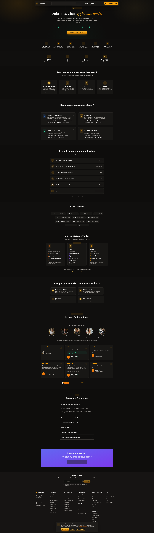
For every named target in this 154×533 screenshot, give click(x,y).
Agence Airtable (67, 508)
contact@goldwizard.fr (41, 502)
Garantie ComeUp (95, 515)
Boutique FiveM (53, 504)
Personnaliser (81, 529)
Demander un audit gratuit (76, 462)
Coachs (93, 498)
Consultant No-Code (68, 510)
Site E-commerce (53, 498)
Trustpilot (96, 340)
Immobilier (94, 504)
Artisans (93, 506)
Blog (93, 519)
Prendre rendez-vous (41, 503)
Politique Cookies (109, 502)
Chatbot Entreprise (82, 509)
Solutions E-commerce (96, 502)
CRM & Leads (66, 494)
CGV (107, 500)
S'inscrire (87, 481)
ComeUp (92, 340)
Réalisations (93, 3)
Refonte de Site (53, 512)
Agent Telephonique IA (82, 507)
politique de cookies (82, 526)
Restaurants (94, 500)
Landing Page (52, 494)
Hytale (51, 510)
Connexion (86, 3)
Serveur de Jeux (53, 502)
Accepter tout (65, 529)
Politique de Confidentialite (111, 496)
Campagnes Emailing (82, 496)
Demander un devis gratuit (76, 32)
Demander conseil (76, 271)
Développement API (82, 513)
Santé (93, 508)
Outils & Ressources (96, 517)
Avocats (93, 494)
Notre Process (95, 513)
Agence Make (66, 504)
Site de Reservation (54, 500)
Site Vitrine (52, 496)
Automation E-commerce (69, 496)
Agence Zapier (67, 506)
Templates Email (81, 494)
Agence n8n (66, 502)
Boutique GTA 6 (53, 506)
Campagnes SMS (81, 498)
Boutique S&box (53, 508)
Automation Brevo (81, 500)
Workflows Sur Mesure (68, 500)
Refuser (72, 529)
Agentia (79, 511)
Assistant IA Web (81, 505)
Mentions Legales (109, 494)
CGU (107, 498)
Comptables (94, 496)
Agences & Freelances (68, 498)
